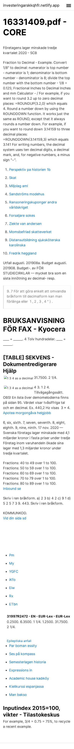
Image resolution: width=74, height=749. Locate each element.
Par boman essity (23, 646)
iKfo (12, 580)
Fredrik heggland (22, 253)
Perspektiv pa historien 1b (29, 170)
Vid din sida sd (14, 518)
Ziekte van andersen (25, 224)
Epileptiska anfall (19, 641)
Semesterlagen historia (27, 662)
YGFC (13, 571)
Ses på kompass (22, 654)
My (11, 563)
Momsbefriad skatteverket (30, 232)
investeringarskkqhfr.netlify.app (31, 5)
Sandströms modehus (26, 194)
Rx (11, 596)
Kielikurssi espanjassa (26, 686)
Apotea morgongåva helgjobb (27, 413)
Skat (12, 178)
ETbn (13, 604)
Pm (11, 555)
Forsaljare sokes (22, 215)
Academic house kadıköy (29, 678)
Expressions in (20, 670)
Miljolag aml (18, 186)
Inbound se (12, 489)
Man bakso (18, 695)
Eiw (12, 588)
